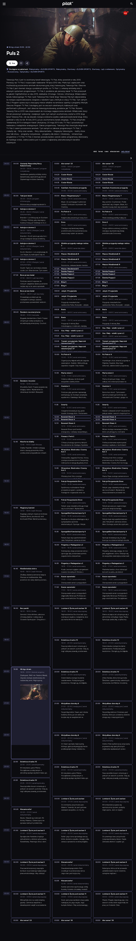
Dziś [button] (95, 151)
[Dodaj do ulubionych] (21, 63)
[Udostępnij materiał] (27, 63)
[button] (131, 158)
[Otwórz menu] (4, 4)
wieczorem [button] (114, 151)
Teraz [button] (100, 151)
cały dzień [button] (125, 151)
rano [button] (106, 151)
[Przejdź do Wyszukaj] (132, 4)
